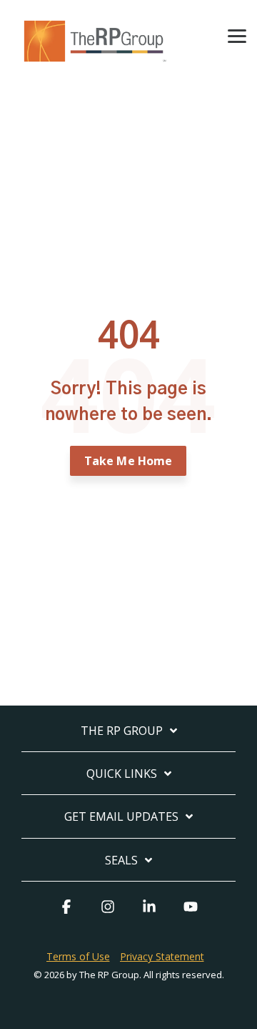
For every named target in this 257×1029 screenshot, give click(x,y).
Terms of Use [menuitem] (78, 956)
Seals (121, 860)
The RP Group (122, 730)
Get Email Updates (121, 816)
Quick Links (121, 773)
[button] (237, 35)
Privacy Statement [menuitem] (162, 956)
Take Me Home (128, 461)
